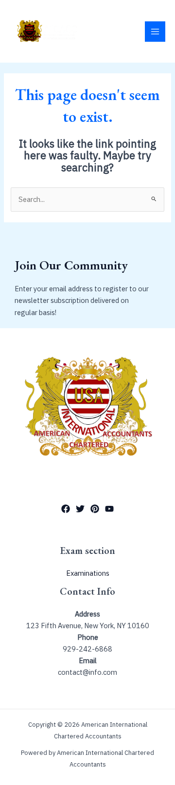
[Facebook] (65, 508)
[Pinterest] (94, 508)
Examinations (87, 573)
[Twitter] (80, 508)
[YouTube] (109, 508)
